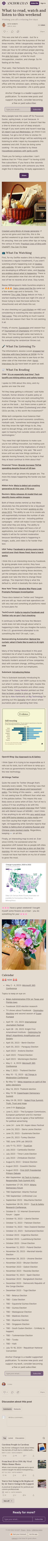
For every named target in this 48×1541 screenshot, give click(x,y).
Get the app (33, 1534)
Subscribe (34, 3)
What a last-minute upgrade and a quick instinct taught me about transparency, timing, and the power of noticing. (18, 1468)
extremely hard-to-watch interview (18, 808)
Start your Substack (19, 1534)
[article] (24, 1450)
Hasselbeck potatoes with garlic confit (20, 151)
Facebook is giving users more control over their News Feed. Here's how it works (22, 552)
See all (6, 1501)
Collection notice (37, 1530)
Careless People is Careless (15, 1444)
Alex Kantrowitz (18, 696)
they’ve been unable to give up (16, 693)
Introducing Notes (21, 672)
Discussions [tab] (19, 1438)
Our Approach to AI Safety (28, 757)
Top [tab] (4, 1438)
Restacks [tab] (17, 1409)
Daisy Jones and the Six (24, 288)
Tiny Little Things (19, 294)
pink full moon (12, 56)
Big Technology (36, 696)
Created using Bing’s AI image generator (20, 231)
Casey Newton (21, 690)
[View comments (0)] (12, 31)
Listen (43, 25)
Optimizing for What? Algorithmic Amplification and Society (23, 1035)
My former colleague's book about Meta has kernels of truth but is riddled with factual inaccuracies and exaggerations (18, 1448)
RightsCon (20, 1107)
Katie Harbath (12, 24)
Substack (14, 1538)
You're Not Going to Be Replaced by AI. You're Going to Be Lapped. (18, 1482)
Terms (29, 1530)
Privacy (23, 1530)
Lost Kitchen (28, 309)
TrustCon (28, 1146)
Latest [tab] (10, 1438)
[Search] (43, 1438)
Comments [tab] (7, 1409)
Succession (24, 328)
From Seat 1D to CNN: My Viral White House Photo (17, 1463)
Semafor (21, 700)
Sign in (43, 3)
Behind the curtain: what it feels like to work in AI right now (23, 642)
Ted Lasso (7, 316)
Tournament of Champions (16, 331)
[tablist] (12, 1409)
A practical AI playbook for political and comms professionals (17, 1488)
